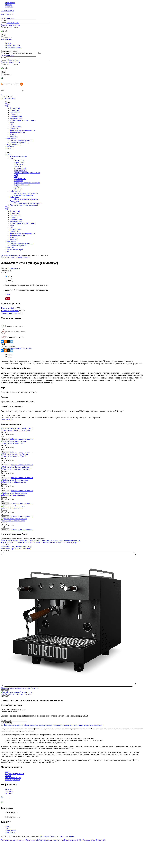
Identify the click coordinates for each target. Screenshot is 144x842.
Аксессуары (14, 201)
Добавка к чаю (15, 126)
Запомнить (7, 37)
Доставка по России (9, 313)
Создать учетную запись (10, 25)
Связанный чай (16, 116)
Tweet (7, 294)
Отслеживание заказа (9, 53)
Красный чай (15, 112)
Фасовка (4, 432)
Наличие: (4, 346)
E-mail (3, 20)
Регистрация (9, 18)
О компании (10, 3)
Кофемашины (10, 138)
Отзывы (8, 5)
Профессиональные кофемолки (26, 199)
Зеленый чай (15, 108)
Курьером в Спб (7, 308)
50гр (10, 277)
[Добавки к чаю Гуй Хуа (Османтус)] (15, 257)
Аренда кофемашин (12, 145)
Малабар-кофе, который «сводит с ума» (16, 694)
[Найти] (23, 90)
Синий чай (14, 128)
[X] (8, 341)
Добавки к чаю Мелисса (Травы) (13, 456)
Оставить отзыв (14, 268)
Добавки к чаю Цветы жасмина (13, 521)
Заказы (8, 43)
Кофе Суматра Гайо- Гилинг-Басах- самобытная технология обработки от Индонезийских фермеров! (40, 542)
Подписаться (6, 722)
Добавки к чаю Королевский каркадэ (15, 469)
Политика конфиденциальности (13, 840)
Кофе (7, 104)
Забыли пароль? (13, 23)
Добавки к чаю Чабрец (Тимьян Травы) (16, 430)
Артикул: (4, 270)
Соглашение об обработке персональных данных (45, 840)
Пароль (4, 23)
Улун (12, 122)
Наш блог (9, 793)
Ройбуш (13, 134)
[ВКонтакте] (2, 341)
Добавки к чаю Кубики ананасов (13, 482)
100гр (10, 279)
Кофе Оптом (10, 832)
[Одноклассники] (5, 341)
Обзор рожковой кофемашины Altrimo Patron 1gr (19, 688)
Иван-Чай (13, 136)
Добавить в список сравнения (20, 348)
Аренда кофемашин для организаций (24, 205)
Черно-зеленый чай (17, 132)
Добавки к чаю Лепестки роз (12, 508)
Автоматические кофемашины (21, 140)
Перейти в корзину (8, 98)
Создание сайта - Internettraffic (94, 840)
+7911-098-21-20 (7, 14)
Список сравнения (12, 45)
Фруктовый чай (16, 118)
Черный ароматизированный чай (22, 130)
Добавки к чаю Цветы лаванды (13, 495)
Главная (4, 255)
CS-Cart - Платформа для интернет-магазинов (56, 836)
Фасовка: (4, 272)
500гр (10, 281)
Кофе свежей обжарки (18, 156)
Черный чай (14, 110)
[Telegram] (11, 341)
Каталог (8, 154)
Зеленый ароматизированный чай (23, 120)
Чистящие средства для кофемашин (28, 203)
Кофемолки (14, 197)
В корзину (5, 439)
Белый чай (14, 114)
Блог (7, 252)
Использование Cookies (73, 840)
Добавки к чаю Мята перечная (12, 443)
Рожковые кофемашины (19, 142)
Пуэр (12, 124)
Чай (6, 106)
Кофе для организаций (14, 250)
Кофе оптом (10, 147)
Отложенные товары (13, 47)
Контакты (9, 7)
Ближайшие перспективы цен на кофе (15, 549)
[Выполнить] (40, 53)
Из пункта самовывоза (10, 311)
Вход (3, 18)
